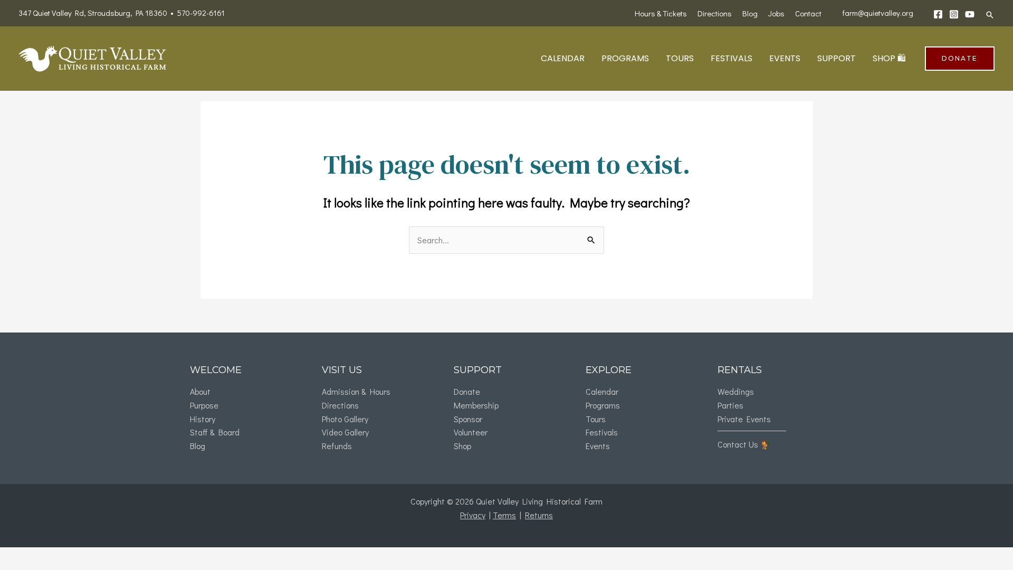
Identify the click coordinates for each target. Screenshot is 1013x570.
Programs (603, 405)
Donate (467, 391)
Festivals (602, 432)
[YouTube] (969, 14)
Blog (197, 445)
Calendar (602, 391)
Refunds (337, 445)
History (202, 418)
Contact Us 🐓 (744, 444)
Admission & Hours (356, 391)
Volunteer (471, 432)
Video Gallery (345, 432)
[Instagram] (954, 14)
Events (598, 445)
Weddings (736, 391)
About (200, 391)
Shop (462, 445)
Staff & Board (215, 432)
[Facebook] (938, 14)
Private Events (744, 418)
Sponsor (468, 418)
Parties (730, 405)
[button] (990, 15)
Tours (596, 418)
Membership (476, 405)
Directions (340, 405)
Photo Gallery (345, 418)
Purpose (204, 405)
